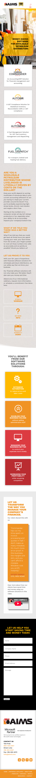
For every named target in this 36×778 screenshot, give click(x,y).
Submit (6, 699)
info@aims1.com (10, 754)
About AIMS (28, 771)
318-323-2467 (9, 750)
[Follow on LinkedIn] (19, 759)
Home (5, 771)
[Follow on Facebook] (27, 759)
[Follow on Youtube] (30, 759)
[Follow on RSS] (23, 759)
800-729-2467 (9, 746)
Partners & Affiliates (16, 771)
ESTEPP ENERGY (17, 575)
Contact (29, 776)
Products (15, 773)
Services (23, 773)
